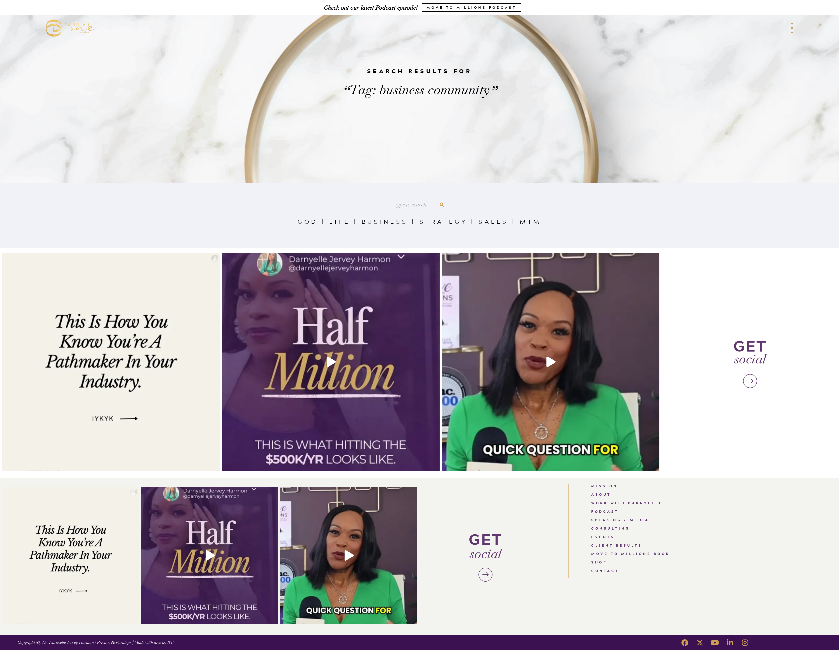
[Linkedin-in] (730, 643)
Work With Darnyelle (627, 503)
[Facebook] (685, 643)
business (385, 221)
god (308, 221)
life (339, 221)
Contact (605, 571)
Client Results (616, 545)
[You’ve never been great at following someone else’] (111, 362)
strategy (443, 221)
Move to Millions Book (630, 553)
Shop (599, 562)
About (601, 494)
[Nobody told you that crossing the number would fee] (331, 362)
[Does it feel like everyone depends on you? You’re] (550, 362)
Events (603, 537)
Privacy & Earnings (114, 642)
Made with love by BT (153, 642)
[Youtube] (715, 643)
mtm (530, 221)
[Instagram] (745, 643)
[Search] (442, 204)
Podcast (605, 511)
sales (493, 221)
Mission (604, 486)
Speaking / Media (620, 520)
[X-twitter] (700, 643)
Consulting (610, 528)
